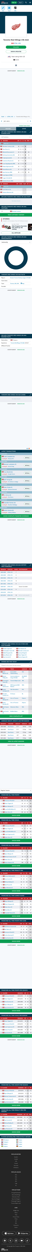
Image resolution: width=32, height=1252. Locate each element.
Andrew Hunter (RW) (8, 181)
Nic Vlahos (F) (8, 929)
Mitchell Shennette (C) (8, 152)
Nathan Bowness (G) (8, 192)
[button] (16, 47)
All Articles (16, 233)
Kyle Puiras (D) (8, 884)
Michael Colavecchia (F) (10, 856)
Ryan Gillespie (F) (5, 698)
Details (27, 457)
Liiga (16, 1183)
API (16, 1221)
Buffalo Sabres (13, 711)
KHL (23, 672)
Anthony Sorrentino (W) (9, 155)
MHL (23, 685)
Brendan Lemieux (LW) (8, 146)
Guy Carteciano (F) (9, 1007)
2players (5, 1146)
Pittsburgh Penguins (16, 1201)
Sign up (14, 2)
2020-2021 (3, 586)
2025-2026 (3, 572)
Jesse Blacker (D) (7, 655)
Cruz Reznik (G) (8, 472)
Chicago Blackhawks (16, 1192)
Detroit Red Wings (16, 1194)
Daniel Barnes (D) (7, 169)
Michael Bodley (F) (9, 882)
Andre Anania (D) (9, 510)
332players (6, 1140)
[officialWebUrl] (16, 65)
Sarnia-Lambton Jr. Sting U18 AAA (15, 677)
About (16, 1212)
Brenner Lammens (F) (10, 464)
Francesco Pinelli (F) (9, 800)
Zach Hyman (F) (22, 648)
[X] (10, 1240)
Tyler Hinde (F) (8, 487)
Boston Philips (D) (5, 677)
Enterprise (16, 1225)
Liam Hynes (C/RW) (7, 175)
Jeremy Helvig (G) (22, 653)
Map (23, 283)
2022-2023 (3, 581)
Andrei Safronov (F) (5, 685)
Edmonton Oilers (14, 707)
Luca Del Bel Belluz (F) (10, 809)
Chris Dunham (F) (9, 938)
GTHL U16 (17, 43)
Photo (16, 1219)
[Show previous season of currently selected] (1, 121)
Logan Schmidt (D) (7, 178)
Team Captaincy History (16, 215)
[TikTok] (27, 1240)
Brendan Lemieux (16, 211)
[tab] (8, 128)
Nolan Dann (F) (8, 812)
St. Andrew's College (13, 481)
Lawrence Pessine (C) (8, 160)
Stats (24, 128)
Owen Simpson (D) (9, 862)
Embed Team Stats (24, 125)
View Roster (11, 726)
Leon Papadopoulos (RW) (9, 163)
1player (20, 1140)
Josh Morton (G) (7, 189)
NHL (23, 680)
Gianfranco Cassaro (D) (10, 926)
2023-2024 (3, 578)
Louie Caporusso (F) (9, 834)
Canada (16, 1159)
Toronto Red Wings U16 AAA (18, 343)
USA (16, 1161)
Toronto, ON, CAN (14, 283)
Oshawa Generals (12, 489)
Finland (16, 1163)
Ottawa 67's (11, 458)
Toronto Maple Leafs (15, 680)
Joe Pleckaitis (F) (9, 887)
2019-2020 (3, 589)
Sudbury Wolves (12, 512)
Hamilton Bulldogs (12, 505)
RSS (16, 1223)
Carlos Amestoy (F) (9, 935)
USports (24, 698)
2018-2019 (3, 592)
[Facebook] (5, 1240)
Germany (16, 1165)
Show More (16, 815)
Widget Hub (16, 1210)
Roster (8, 128)
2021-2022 (3, 583)
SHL (16, 1179)
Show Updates (16, 51)
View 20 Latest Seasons (16, 741)
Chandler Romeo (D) (9, 502)
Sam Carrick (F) (7, 657)
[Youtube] (22, 1240)
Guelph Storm (11, 474)
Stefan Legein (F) (7, 648)
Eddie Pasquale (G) (7, 653)
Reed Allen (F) (8, 910)
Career (16, 1227)
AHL (16, 1181)
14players (5, 1142)
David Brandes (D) (5, 703)
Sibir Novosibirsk (14, 689)
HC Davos (12, 694)
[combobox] (1, 665)
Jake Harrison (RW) (7, 172)
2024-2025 (3, 575)
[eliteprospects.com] (4, 2)
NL (22, 694)
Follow (16, 47)
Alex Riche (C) (6, 149)
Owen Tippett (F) (22, 655)
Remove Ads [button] (21, 70)
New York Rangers (16, 1199)
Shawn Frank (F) (8, 1029)
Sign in (20, 2)
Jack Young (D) (8, 479)
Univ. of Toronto (14, 698)
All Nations (16, 1167)
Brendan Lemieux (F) (23, 650)
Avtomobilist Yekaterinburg (13, 672)
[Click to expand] (30, 131)
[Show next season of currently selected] (30, 121)
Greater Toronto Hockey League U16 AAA (20, 277)
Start (2, 116)
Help (16, 1214)
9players (5, 1144)
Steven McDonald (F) (10, 876)
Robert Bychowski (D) (8, 166)
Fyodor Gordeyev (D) (6, 690)
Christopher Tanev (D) (8, 650)
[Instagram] (16, 1240)
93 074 (17, 60)
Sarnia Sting (11, 466)
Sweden (16, 1157)
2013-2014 (3, 595)
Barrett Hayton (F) (22, 657)
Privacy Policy (16, 1217)
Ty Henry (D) (7, 495)
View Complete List (16, 716)
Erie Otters (10, 497)
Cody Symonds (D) (7, 158)
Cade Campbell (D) (9, 456)
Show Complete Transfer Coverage (16, 516)
